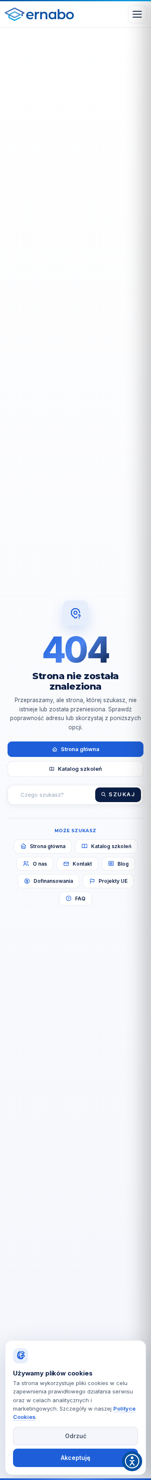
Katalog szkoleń (80, 768)
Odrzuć (75, 1435)
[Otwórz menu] (137, 14)
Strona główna (80, 749)
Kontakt (82, 864)
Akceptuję (75, 1457)
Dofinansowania (53, 881)
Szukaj (122, 794)
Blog (123, 864)
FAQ (80, 898)
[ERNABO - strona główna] (39, 14)
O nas (40, 864)
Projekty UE (113, 881)
